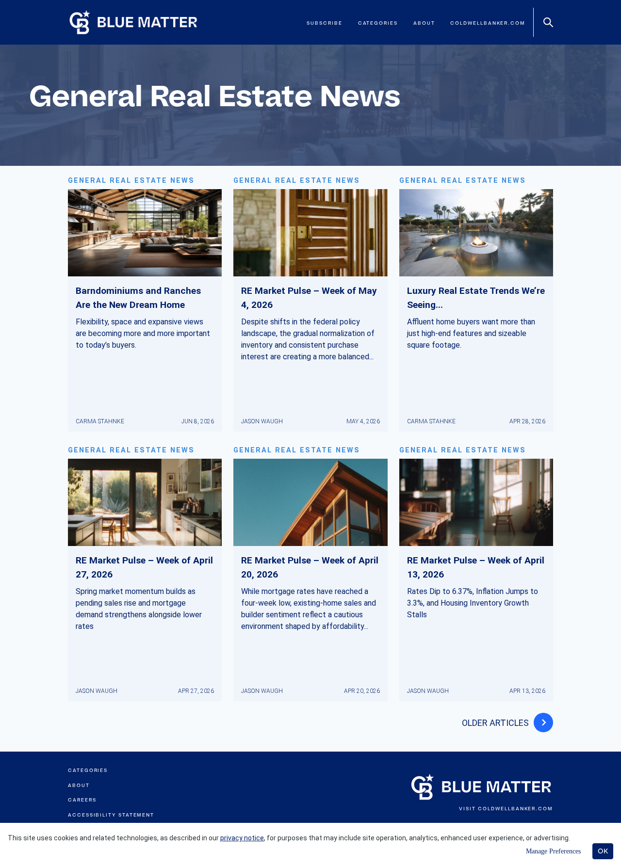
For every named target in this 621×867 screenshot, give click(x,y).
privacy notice (242, 838)
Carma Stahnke (100, 421)
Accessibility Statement (111, 815)
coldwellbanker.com (487, 23)
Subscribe (324, 23)
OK (603, 851)
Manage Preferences (553, 851)
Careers (82, 800)
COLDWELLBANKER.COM (515, 808)
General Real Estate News (131, 181)
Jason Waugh (262, 421)
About (424, 23)
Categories (378, 23)
